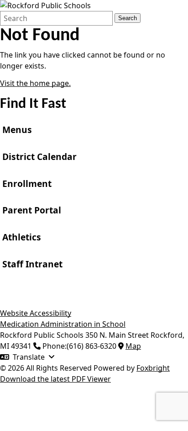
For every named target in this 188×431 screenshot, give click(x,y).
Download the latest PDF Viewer (55, 379)
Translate (29, 357)
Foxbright (153, 368)
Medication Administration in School (62, 324)
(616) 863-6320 (91, 346)
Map (133, 346)
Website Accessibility (35, 313)
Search (127, 18)
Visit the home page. (35, 83)
